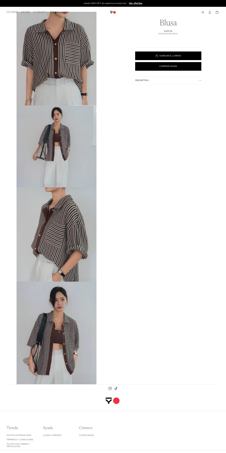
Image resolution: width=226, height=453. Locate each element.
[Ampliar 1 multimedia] (56, 58)
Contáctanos (86, 435)
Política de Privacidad (19, 435)
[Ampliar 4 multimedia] (56, 333)
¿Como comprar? (52, 435)
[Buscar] (202, 12)
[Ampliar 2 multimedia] (56, 146)
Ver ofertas (135, 3)
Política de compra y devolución (18, 445)
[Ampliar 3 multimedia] (56, 234)
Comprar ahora (168, 66)
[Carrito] (217, 12)
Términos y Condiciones (20, 439)
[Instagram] (110, 388)
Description (141, 80)
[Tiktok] (116, 388)
